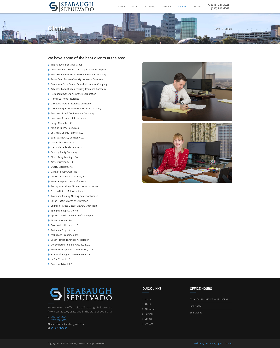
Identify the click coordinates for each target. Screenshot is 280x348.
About (135, 6)
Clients (183, 6)
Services (167, 6)
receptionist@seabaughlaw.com (68, 324)
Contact (197, 6)
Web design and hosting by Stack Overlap (213, 343)
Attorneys (150, 6)
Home (121, 6)
